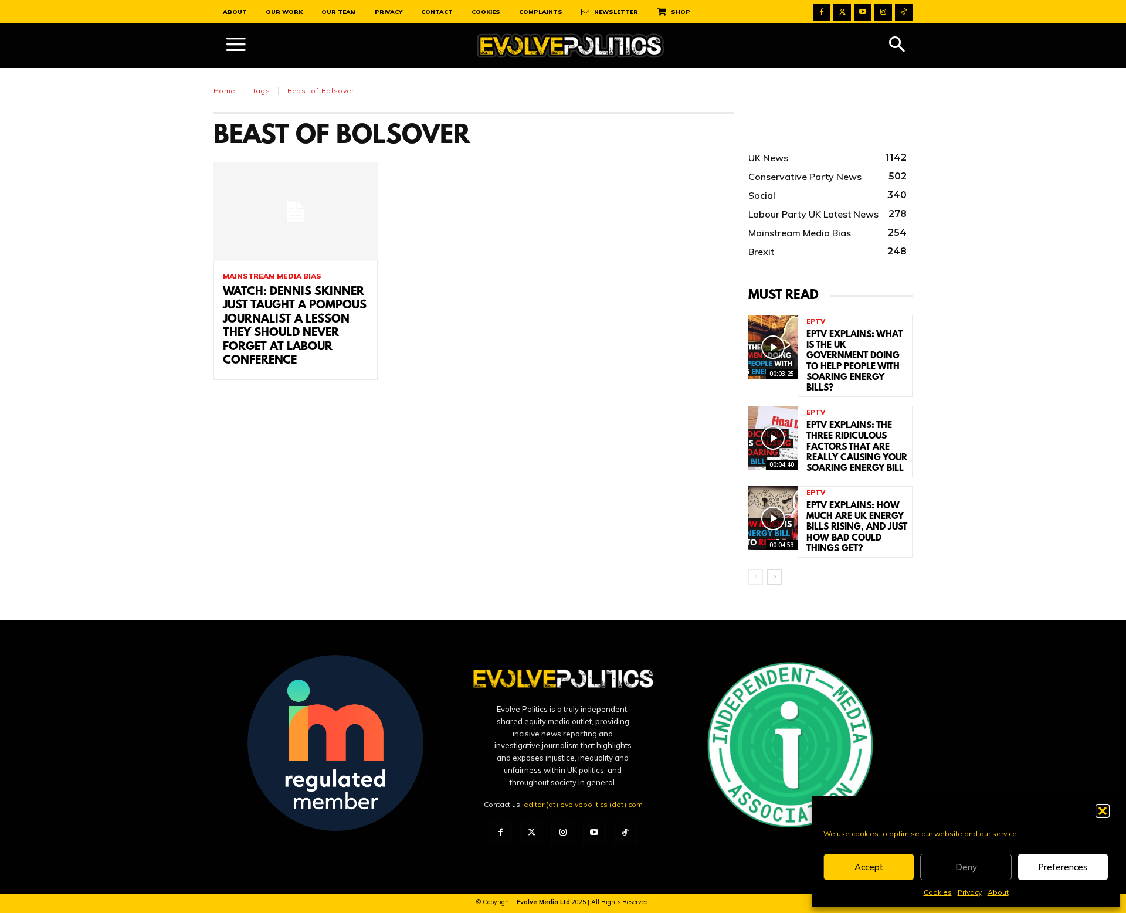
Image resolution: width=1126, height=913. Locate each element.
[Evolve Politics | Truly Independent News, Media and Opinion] (570, 46)
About (998, 892)
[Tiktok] (904, 12)
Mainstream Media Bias (272, 276)
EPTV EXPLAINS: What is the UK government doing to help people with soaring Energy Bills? (854, 361)
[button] (1102, 811)
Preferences (1062, 867)
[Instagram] (883, 12)
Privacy (970, 892)
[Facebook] (821, 12)
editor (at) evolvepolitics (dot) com (583, 804)
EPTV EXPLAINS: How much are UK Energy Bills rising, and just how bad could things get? (856, 527)
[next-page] (774, 577)
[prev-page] (755, 577)
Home (224, 90)
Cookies (938, 892)
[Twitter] (842, 12)
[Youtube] (862, 12)
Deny (966, 867)
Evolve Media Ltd (544, 902)
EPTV (815, 321)
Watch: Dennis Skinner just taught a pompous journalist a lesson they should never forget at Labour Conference (295, 326)
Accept (868, 867)
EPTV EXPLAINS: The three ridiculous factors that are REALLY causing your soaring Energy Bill (856, 447)
